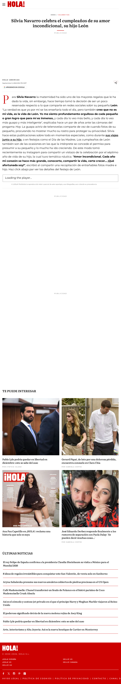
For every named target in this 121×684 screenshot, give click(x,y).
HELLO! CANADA (70, 662)
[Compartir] (116, 83)
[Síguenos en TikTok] (25, 673)
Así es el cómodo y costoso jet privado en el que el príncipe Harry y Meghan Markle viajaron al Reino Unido (60, 603)
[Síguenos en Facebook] (3, 673)
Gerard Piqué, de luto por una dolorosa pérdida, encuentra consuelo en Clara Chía (89, 460)
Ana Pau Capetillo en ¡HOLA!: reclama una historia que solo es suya (26, 532)
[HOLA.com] (60, 648)
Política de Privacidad (72, 678)
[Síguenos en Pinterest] (19, 673)
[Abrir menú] (3, 4)
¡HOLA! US (6, 662)
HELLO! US (67, 659)
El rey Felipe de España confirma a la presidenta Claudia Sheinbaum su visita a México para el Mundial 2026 (56, 563)
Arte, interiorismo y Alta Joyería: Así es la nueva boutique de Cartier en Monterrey (50, 629)
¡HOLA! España (9, 659)
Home (53, 15)
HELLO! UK (7, 665)
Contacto (99, 678)
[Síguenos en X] (9, 673)
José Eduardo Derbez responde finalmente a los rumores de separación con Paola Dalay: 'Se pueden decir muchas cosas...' (89, 534)
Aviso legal (10, 678)
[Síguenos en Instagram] (14, 673)
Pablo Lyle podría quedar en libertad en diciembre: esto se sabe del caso (24, 460)
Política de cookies (37, 678)
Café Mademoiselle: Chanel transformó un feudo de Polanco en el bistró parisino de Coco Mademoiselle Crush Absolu (54, 591)
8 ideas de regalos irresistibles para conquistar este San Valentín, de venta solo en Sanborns (55, 573)
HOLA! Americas (11, 80)
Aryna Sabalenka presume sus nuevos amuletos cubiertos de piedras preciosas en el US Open (56, 582)
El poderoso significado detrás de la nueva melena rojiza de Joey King (42, 613)
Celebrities (64, 15)
